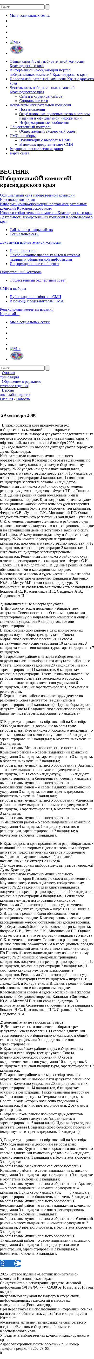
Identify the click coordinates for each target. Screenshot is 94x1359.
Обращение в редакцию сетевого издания (20, 383)
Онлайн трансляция (9, 375)
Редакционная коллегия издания (36, 149)
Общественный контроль (30, 127)
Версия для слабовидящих (15, 392)
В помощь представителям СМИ (46, 144)
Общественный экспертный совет (47, 131)
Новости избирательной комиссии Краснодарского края (46, 213)
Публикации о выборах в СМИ (45, 140)
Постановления (32, 109)
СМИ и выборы (23, 136)
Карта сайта (19, 153)
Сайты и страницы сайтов (40, 96)
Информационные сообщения (44, 122)
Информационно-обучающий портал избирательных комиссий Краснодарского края (48, 72)
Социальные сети (33, 101)
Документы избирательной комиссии (40, 105)
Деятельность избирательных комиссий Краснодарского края (42, 89)
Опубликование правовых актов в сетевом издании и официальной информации (54, 116)
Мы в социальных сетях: (30, 15)
